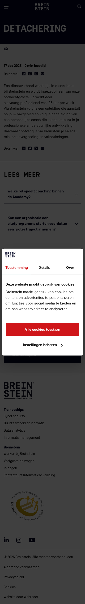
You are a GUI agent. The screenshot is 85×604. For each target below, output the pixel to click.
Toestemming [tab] (16, 267)
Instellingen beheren (40, 345)
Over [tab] (70, 267)
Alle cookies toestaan (42, 329)
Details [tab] (44, 267)
